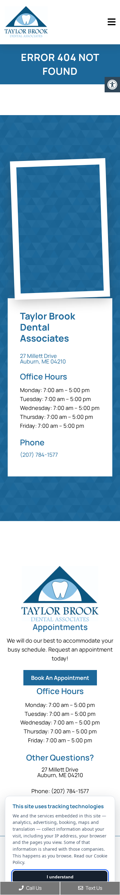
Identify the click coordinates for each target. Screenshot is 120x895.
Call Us (33, 888)
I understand (60, 876)
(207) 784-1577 (39, 454)
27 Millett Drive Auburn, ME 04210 (43, 358)
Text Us (93, 888)
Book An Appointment (60, 677)
